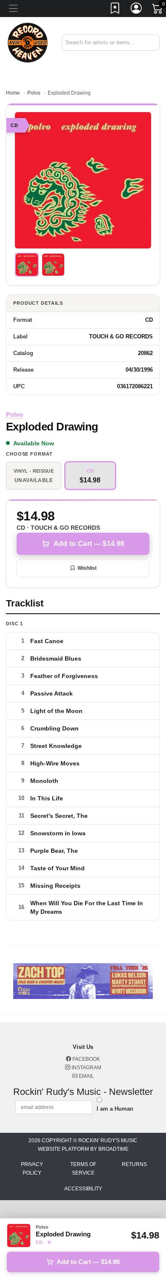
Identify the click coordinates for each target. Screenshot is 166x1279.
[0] (158, 10)
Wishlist (87, 568)
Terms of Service (83, 1168)
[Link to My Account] (137, 9)
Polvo (33, 93)
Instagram (85, 1068)
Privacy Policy (32, 1168)
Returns (134, 1164)
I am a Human (115, 1109)
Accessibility (83, 1189)
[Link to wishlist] (115, 9)
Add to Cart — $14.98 (89, 543)
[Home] (27, 42)
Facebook (85, 1059)
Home (13, 93)
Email (85, 1076)
